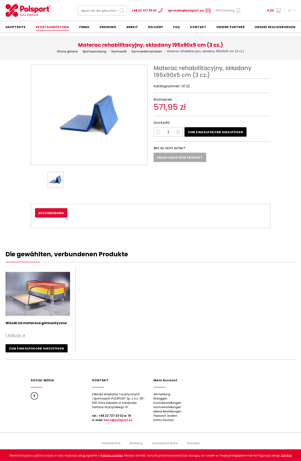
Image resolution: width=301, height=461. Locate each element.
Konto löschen (164, 420)
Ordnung (107, 27)
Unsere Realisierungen (275, 27)
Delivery (155, 27)
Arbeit (132, 27)
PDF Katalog (225, 10)
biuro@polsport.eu (118, 420)
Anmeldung (162, 394)
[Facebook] (34, 396)
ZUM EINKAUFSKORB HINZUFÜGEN (215, 132)
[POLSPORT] (28, 10)
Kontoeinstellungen (167, 403)
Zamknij (286, 455)
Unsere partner (230, 27)
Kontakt (198, 27)
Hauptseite (16, 27)
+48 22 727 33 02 (144, 10)
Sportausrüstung (52, 27)
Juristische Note (165, 443)
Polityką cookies (111, 455)
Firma (84, 27)
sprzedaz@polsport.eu (186, 10)
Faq (176, 27)
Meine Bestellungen (167, 411)
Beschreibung (51, 213)
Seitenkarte (111, 443)
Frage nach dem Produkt (180, 158)
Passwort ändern (165, 416)
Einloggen (160, 398)
